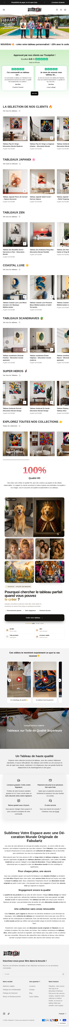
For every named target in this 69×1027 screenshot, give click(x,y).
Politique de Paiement (10, 993)
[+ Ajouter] (24, 138)
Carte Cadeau (34, 996)
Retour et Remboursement (12, 996)
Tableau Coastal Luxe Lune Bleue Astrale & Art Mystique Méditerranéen (15, 305)
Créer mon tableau (34, 618)
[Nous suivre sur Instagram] (4, 1013)
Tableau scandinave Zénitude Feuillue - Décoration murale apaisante (13, 358)
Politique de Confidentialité (12, 989)
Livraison (32, 986)
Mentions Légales (9, 986)
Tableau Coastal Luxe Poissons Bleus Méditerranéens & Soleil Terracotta (41, 305)
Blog (30, 993)
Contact (31, 989)
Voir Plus (18, 84)
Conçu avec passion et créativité (24, 1020)
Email (57, 811)
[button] (59, 680)
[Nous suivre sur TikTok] (8, 1013)
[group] (34, 27)
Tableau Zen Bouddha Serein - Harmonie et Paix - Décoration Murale (13, 252)
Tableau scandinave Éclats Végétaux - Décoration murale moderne (40, 358)
